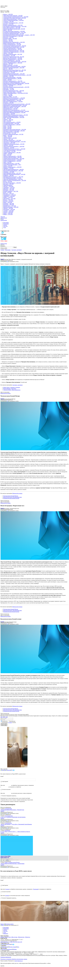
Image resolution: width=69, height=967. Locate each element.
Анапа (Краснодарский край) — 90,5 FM (12, 19)
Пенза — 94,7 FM (7, 125)
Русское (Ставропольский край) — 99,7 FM (13, 134)
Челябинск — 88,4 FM (8, 175)
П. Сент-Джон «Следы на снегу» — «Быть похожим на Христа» (15, 831)
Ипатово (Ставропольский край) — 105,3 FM (13, 67)
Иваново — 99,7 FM (8, 64)
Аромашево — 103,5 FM (8, 187)
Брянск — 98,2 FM (7, 30)
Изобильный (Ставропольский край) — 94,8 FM (14, 66)
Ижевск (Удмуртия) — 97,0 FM (10, 65)
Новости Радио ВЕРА (6, 856)
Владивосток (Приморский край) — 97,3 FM (13, 33)
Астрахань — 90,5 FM (8, 21)
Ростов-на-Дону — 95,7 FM (9, 133)
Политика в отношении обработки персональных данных (14, 959)
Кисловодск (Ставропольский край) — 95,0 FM (14, 82)
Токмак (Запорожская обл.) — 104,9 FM (12, 159)
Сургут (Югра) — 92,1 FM (9, 151)
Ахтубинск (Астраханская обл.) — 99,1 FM (13, 22)
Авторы (5, 225)
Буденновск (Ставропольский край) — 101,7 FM (14, 32)
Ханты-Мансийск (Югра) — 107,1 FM (12, 173)
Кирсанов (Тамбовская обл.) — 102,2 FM (12, 81)
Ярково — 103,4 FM (7, 214)
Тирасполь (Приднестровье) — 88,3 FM (12, 157)
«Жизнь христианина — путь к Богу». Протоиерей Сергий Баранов (16, 824)
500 (1, 717)
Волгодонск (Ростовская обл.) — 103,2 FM (13, 36)
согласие (8, 793)
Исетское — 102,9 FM (8, 201)
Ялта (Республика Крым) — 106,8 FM (12, 182)
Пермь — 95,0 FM (7, 127)
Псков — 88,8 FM (7, 128)
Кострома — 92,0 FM (8, 85)
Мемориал (5, 933)
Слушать (3, 808)
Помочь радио (4, 723)
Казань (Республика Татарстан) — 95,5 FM (13, 71)
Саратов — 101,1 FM (8, 139)
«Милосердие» (21, 937)
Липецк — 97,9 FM (7, 94)
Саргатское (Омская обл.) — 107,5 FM (12, 140)
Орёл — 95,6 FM (7, 121)
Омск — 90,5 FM (7, 118)
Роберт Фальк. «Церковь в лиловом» (11, 387)
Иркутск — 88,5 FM (7, 68)
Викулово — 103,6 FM (8, 193)
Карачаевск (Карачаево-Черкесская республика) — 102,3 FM (17, 75)
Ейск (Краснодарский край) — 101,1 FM (12, 54)
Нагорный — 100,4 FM (8, 204)
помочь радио (4, 217)
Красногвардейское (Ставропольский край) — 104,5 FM (16, 87)
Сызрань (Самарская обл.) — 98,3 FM (11, 152)
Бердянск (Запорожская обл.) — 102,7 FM (12, 25)
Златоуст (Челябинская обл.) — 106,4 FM (12, 62)
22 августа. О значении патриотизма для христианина (13, 817)
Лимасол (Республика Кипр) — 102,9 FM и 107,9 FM (15, 93)
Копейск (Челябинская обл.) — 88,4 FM (12, 84)
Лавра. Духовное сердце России (12, 862)
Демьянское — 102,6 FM (8, 196)
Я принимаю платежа (9, 722)
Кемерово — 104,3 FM (8, 76)
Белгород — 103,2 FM (8, 24)
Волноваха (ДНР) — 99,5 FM (10, 38)
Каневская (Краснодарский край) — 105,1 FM (13, 73)
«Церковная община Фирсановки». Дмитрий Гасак (12, 809)
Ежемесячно (5, 721)
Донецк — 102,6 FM (8, 53)
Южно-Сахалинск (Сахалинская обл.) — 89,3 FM (14, 180)
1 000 (3, 717)
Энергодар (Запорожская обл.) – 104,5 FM (13, 179)
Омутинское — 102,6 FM (9, 209)
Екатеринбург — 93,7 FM (9, 55)
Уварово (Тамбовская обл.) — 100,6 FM (12, 167)
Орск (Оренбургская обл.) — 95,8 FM (11, 122)
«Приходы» (27, 937)
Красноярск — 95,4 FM (8, 89)
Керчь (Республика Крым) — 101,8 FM (12, 77)
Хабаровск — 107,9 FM (8, 171)
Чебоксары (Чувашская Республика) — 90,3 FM (14, 174)
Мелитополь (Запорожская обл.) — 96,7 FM (13, 99)
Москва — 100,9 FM (8, 14)
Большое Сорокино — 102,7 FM (10, 191)
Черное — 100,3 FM (7, 213)
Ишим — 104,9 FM (7, 202)
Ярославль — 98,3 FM (8, 184)
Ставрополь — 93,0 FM (8, 147)
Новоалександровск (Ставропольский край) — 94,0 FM (16, 111)
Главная (2, 249)
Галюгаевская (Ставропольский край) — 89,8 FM (14, 45)
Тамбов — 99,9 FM (7, 153)
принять (2, 965)
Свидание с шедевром (16, 249)
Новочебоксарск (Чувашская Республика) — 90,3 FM (15, 115)
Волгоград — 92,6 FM (8, 37)
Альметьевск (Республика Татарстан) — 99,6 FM (14, 18)
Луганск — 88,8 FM (7, 95)
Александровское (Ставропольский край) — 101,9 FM (15, 16)
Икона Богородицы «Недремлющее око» (12, 497)
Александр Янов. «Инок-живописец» (12, 389)
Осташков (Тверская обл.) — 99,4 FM (11, 124)
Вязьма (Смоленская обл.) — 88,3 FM (11, 43)
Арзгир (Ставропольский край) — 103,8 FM (13, 20)
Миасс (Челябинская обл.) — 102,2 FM (12, 100)
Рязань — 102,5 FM (7, 135)
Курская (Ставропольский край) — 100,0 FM (13, 90)
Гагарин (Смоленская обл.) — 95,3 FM (12, 44)
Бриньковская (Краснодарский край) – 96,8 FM (14, 28)
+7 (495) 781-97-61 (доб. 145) (15, 941)
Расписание (6, 223)
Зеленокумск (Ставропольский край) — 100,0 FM (14, 61)
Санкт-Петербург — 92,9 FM (10, 138)
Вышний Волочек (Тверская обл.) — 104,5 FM (14, 42)
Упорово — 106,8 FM (8, 212)
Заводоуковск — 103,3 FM (9, 198)
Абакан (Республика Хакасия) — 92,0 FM (12, 15)
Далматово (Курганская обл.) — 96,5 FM (12, 49)
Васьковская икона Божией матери (11, 498)
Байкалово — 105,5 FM (8, 188)
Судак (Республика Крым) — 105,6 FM (12, 150)
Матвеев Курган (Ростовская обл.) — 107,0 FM (14, 98)
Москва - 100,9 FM (5, 12)
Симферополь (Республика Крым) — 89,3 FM (13, 144)
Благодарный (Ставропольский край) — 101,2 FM (14, 26)
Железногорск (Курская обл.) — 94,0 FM (12, 58)
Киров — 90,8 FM (7, 79)
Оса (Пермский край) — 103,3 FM (11, 123)
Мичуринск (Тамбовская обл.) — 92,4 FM (12, 101)
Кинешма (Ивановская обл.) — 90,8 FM (12, 78)
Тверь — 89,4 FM (7, 155)
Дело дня (3, 216)
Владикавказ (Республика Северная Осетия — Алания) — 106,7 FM (19, 34)
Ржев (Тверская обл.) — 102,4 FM (11, 131)
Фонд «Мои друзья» (13, 937)
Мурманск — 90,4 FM (8, 102)
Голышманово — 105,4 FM (9, 195)
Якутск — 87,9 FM (7, 181)
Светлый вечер (8, 808)
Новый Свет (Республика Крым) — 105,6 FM (13, 117)
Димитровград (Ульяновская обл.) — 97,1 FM (13, 51)
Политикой (4, 787)
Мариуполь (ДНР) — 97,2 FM (10, 96)
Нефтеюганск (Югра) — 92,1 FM (10, 107)
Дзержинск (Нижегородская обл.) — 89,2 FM (13, 50)
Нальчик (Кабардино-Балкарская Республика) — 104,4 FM (16, 104)
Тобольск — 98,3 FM (8, 208)
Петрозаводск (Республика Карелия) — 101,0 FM (14, 129)
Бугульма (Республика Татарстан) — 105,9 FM (14, 31)
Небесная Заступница (6, 393)
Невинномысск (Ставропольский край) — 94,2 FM (15, 105)
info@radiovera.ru (4, 941)
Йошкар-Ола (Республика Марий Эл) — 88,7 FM (14, 70)
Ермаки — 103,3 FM (8, 197)
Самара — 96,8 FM (7, 136)
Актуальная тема (9, 815)
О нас (4, 227)
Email (2, 776)
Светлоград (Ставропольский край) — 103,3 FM (14, 141)
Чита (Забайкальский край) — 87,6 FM (12, 178)
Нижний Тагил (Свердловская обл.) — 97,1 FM (14, 110)
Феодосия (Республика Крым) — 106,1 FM (13, 170)
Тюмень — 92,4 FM (7, 165)
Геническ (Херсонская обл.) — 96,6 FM (12, 48)
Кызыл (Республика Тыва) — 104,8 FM (12, 91)
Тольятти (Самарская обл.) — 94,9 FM (12, 161)
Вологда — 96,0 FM (7, 39)
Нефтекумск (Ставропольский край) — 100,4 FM (14, 106)
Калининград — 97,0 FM (9, 72)
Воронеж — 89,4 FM (8, 41)
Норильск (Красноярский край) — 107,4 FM (13, 116)
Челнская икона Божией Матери (10, 495)
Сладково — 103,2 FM (8, 210)
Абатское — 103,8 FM (8, 186)
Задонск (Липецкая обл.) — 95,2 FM (11, 60)
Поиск (15, 247)
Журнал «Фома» (4, 937)
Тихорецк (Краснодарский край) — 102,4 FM (13, 158)
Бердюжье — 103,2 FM (8, 190)
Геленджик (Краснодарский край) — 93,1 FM (13, 47)
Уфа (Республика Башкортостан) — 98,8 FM (13, 169)
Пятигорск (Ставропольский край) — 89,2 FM (14, 130)
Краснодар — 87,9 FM (8, 88)
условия (10, 722)
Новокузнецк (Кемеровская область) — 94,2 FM (14, 112)
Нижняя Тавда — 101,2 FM (9, 205)
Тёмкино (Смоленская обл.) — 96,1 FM (12, 156)
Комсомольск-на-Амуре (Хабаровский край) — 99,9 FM (16, 83)
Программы (6, 222)
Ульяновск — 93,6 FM (8, 168)
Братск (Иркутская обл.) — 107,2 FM (11, 27)
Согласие (8, 785)
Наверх (2, 924)
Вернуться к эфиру (5, 10)
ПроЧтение (7, 830)
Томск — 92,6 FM (7, 162)
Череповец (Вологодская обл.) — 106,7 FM (13, 176)
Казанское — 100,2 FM (8, 203)
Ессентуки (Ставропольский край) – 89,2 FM (13, 56)
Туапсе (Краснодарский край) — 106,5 (12, 164)
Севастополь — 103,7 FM (9, 142)
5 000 (6, 717)
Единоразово (12, 721)
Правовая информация (6, 957)
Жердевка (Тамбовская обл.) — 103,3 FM (12, 59)
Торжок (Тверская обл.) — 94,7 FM (11, 163)
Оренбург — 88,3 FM (8, 119)
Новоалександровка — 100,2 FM (10, 207)
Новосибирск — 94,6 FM (9, 113)
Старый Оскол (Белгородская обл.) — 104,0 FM (14, 148)
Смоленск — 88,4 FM (8, 145)
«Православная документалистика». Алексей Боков (12, 863)
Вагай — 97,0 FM (7, 192)
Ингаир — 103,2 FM (8, 199)
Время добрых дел (5, 857)
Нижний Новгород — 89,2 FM (10, 108)
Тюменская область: (7, 185)
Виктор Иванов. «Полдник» (9, 388)
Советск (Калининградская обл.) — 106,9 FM (13, 146)
